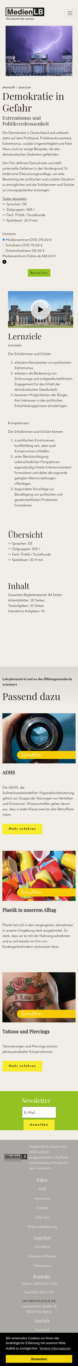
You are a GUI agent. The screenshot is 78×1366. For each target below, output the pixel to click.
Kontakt (42, 1208)
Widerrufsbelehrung (42, 1226)
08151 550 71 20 (45, 1283)
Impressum (42, 1198)
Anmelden (39, 1125)
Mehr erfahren (22, 829)
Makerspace (42, 1265)
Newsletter (36, 1100)
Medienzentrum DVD (29, 240)
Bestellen (39, 273)
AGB (42, 1189)
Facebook (42, 1330)
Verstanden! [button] (39, 1358)
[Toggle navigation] (70, 13)
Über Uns (42, 1217)
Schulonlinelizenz (25, 250)
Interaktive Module (42, 1256)
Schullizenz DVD (24, 245)
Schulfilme (42, 1247)
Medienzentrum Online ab (29, 256)
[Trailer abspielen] (41, 310)
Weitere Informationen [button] (55, 1348)
